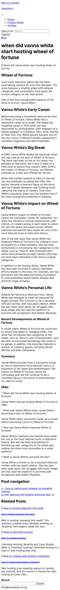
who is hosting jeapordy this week (18, 514)
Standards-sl (7, 8)
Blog (3, 37)
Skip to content (10, 2)
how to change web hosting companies (20, 562)
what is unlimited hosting (13, 538)
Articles (11, 25)
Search (5, 579)
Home (10, 19)
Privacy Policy (15, 22)
